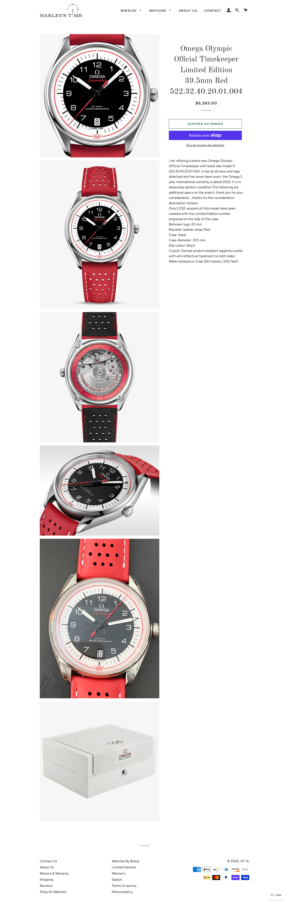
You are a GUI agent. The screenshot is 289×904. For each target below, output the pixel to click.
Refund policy (122, 892)
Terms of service (124, 886)
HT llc (244, 861)
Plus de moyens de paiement (205, 145)
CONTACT (212, 10)
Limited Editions (124, 867)
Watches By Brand (125, 861)
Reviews (46, 886)
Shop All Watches (53, 892)
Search (117, 880)
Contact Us (48, 861)
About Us (47, 867)
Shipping (46, 880)
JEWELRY (129, 10)
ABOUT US (188, 10)
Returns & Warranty (54, 873)
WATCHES (158, 10)
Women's (118, 873)
